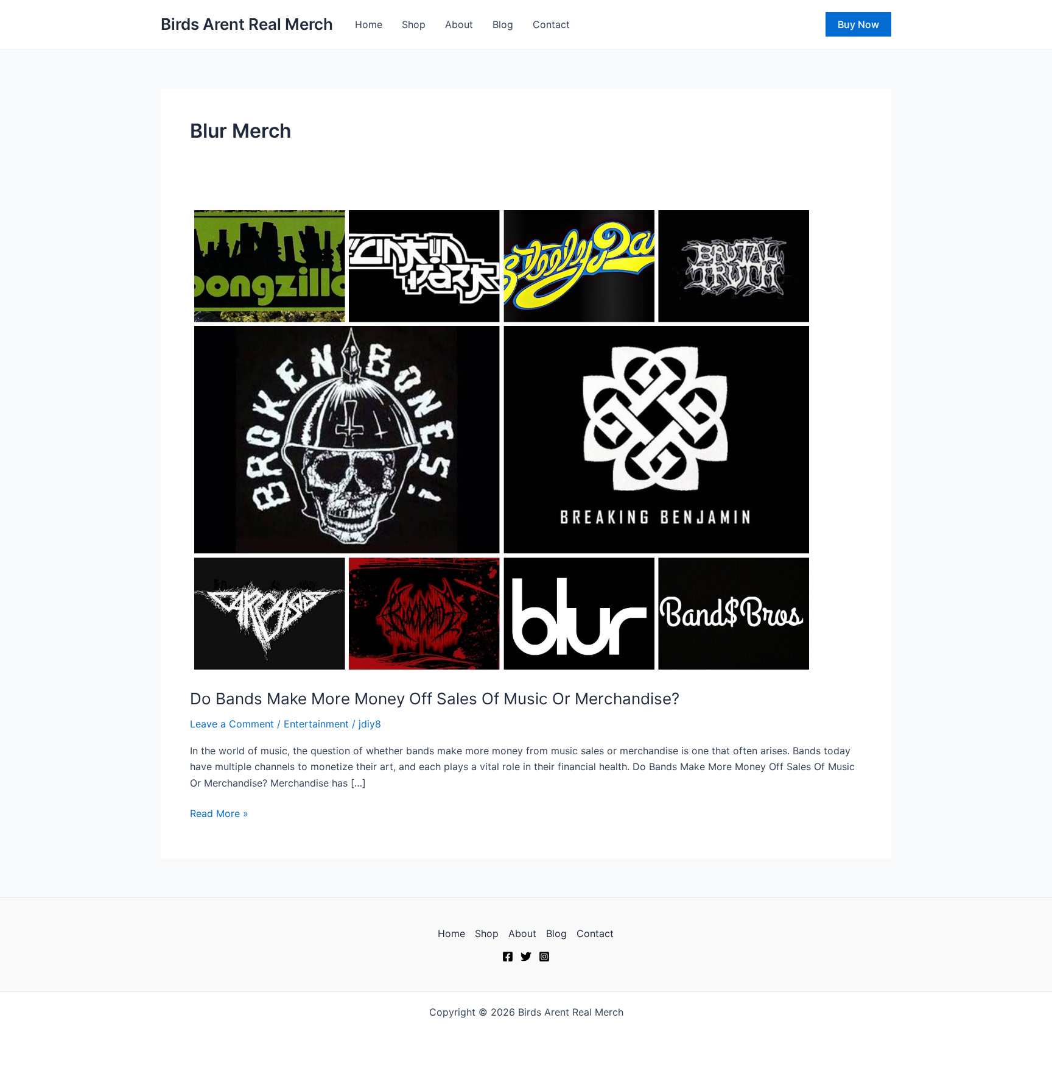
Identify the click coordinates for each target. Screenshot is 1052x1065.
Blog (503, 24)
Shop (414, 24)
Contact (551, 24)
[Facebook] (507, 956)
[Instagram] (544, 956)
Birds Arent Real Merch (247, 24)
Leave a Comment (232, 724)
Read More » (219, 812)
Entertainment (316, 724)
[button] (858, 24)
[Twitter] (526, 956)
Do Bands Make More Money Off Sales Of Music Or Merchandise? (434, 698)
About (459, 24)
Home (368, 24)
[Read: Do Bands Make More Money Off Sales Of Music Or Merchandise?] (501, 439)
